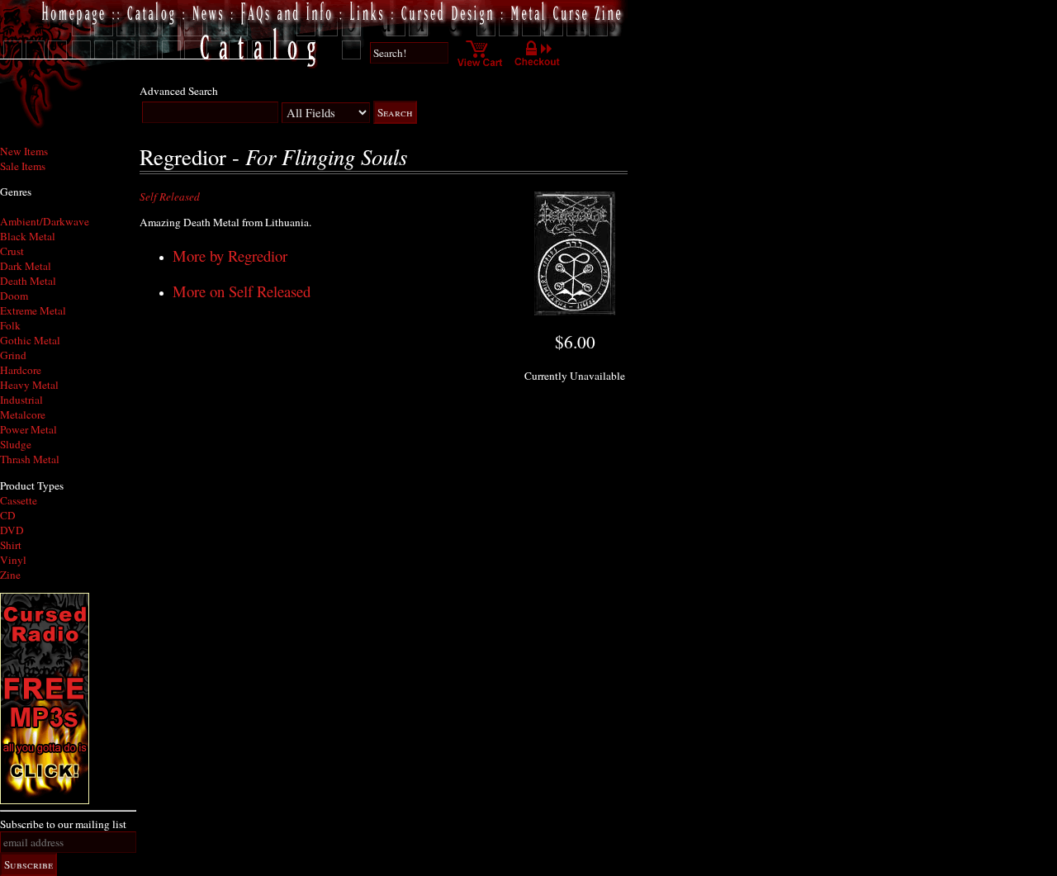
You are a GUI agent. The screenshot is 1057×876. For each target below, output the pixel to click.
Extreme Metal (33, 310)
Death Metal (28, 280)
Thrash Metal (29, 459)
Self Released (170, 196)
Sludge (15, 444)
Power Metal (28, 429)
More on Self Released (241, 291)
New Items (24, 151)
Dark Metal (25, 265)
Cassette (18, 500)
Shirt (10, 544)
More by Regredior (230, 255)
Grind (13, 355)
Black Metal (27, 236)
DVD (12, 530)
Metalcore (22, 414)
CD (8, 515)
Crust (12, 251)
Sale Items (22, 166)
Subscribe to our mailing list (63, 824)
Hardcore (20, 369)
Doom (14, 295)
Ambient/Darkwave (44, 221)
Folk (10, 325)
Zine (10, 574)
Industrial (21, 399)
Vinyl (13, 559)
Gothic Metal (30, 340)
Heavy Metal (29, 384)
